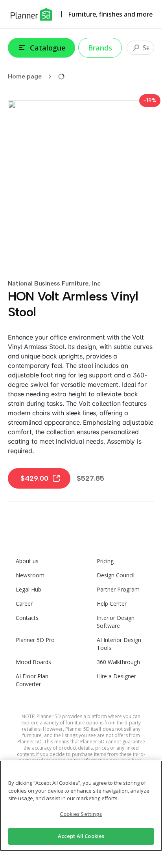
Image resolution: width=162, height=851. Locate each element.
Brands (100, 47)
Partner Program (118, 589)
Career (24, 603)
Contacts (27, 617)
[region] (81, 805)
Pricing (105, 561)
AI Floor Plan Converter (32, 680)
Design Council (115, 575)
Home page (25, 76)
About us (27, 561)
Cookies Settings (81, 813)
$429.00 (34, 478)
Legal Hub (28, 589)
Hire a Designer (116, 676)
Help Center (112, 603)
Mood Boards (33, 662)
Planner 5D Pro (35, 640)
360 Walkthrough (118, 662)
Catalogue (48, 47)
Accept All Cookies (81, 836)
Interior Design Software (115, 621)
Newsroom (30, 575)
